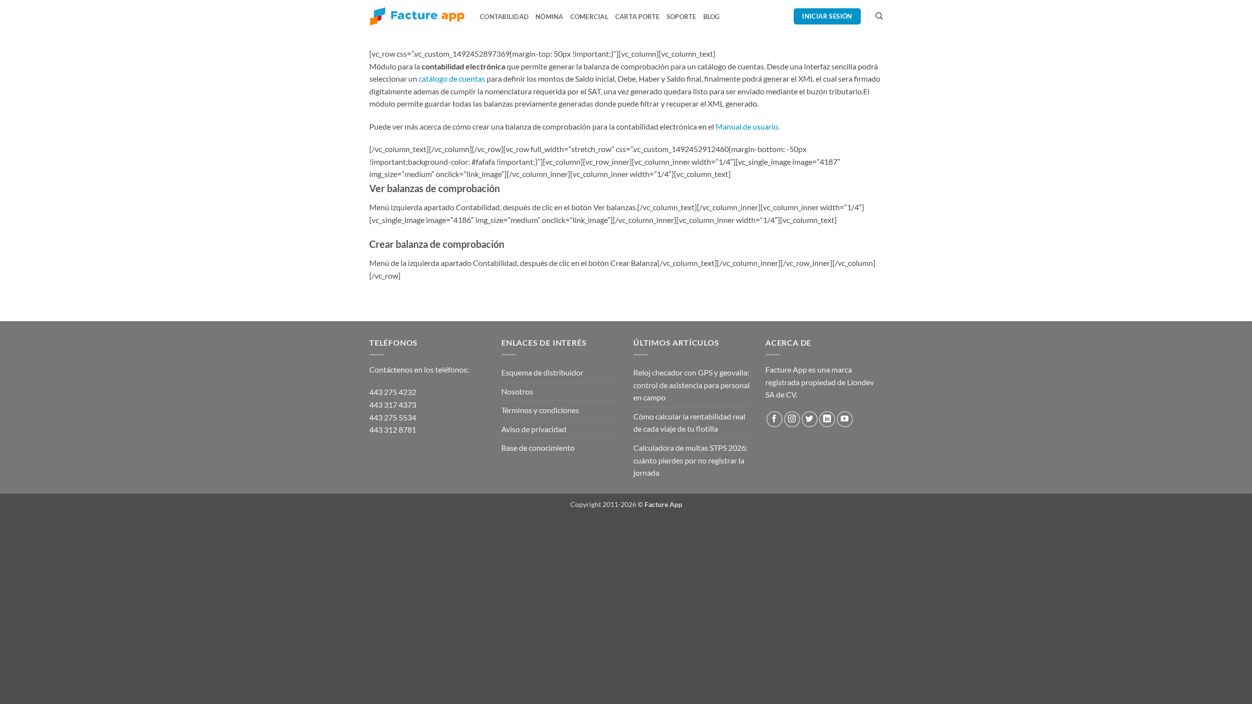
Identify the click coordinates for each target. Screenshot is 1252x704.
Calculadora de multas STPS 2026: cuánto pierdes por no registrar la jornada (690, 460)
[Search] (879, 16)
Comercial (589, 17)
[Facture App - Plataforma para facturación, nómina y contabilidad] (417, 16)
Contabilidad (504, 17)
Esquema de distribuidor (542, 372)
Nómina (549, 17)
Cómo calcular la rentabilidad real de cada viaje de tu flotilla (689, 423)
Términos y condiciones (540, 410)
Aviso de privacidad (533, 429)
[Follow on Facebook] (774, 419)
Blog (711, 17)
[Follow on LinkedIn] (827, 419)
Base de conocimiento (538, 447)
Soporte (681, 17)
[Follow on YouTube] (845, 419)
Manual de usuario (746, 126)
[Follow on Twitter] (810, 419)
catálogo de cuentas (452, 78)
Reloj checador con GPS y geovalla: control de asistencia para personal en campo (691, 385)
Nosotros (517, 391)
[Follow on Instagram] (792, 419)
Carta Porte (637, 17)
